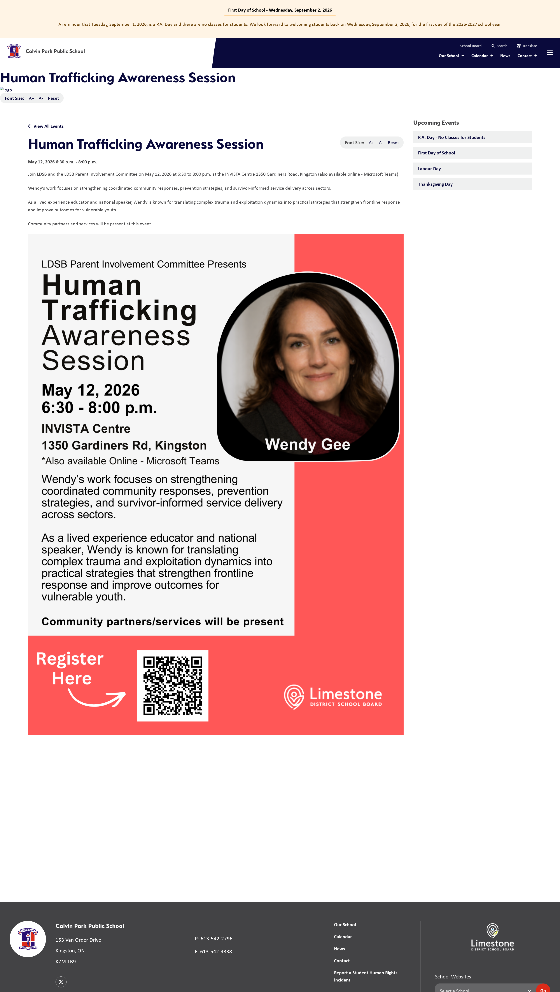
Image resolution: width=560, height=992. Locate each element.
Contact (342, 960)
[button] (499, 46)
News (505, 55)
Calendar (343, 936)
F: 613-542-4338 (213, 951)
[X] (61, 981)
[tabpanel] (280, 24)
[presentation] (550, 52)
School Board (470, 45)
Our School (345, 924)
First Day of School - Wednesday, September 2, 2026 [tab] (280, 10)
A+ (31, 98)
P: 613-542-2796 (214, 938)
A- (41, 98)
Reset (53, 98)
